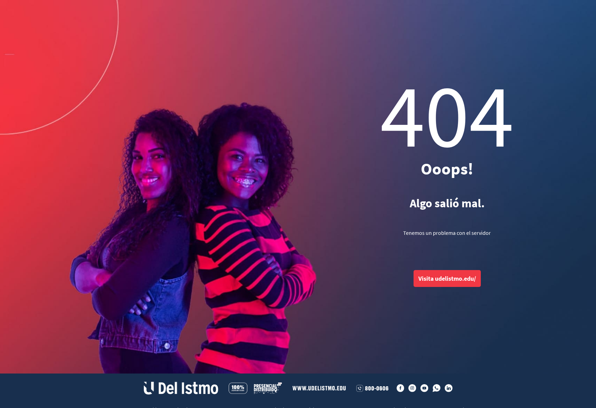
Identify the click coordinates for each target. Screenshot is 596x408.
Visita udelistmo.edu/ (447, 278)
